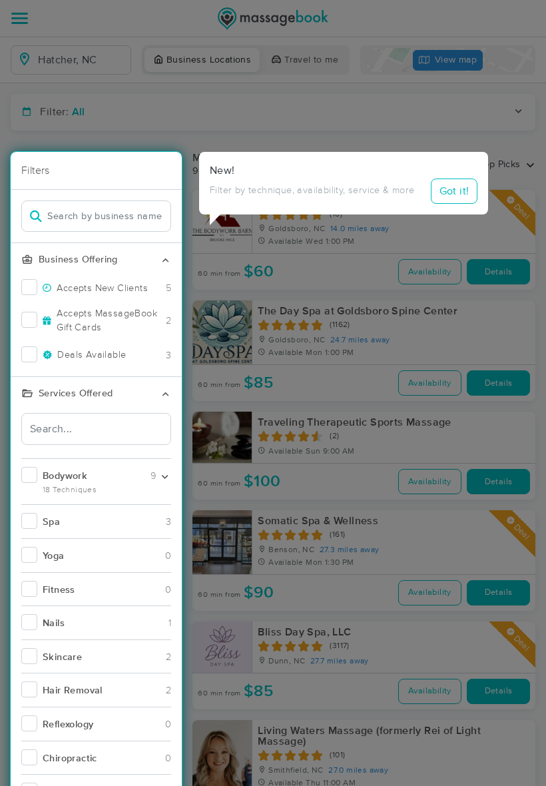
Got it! (454, 191)
